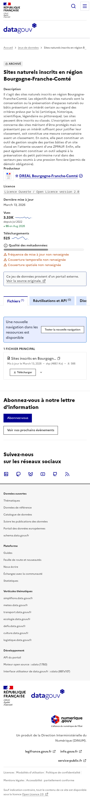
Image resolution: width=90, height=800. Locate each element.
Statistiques (10, 581)
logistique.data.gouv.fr (17, 640)
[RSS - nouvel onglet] (67, 474)
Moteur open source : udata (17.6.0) (25, 664)
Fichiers (15, 301)
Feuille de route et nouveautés (22, 560)
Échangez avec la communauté (22, 574)
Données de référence (17, 508)
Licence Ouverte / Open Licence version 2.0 (41, 192)
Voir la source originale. (24, 281)
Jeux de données (28, 48)
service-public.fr (70, 760)
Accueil (8, 48)
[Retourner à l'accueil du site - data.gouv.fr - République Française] (47, 696)
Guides (7, 553)
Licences (8, 773)
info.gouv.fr (69, 751)
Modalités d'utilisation (30, 773)
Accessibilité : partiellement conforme (50, 780)
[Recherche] (73, 6)
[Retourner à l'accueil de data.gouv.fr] (19, 28)
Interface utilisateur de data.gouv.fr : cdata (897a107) (36, 671)
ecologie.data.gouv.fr (16, 619)
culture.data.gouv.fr (15, 633)
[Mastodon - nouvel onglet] (18, 474)
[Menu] (84, 6)
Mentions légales (13, 780)
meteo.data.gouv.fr (15, 605)
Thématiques (11, 501)
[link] (23, 372)
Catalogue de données (17, 515)
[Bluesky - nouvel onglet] (30, 474)
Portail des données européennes (24, 529)
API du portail (12, 657)
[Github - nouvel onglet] (55, 474)
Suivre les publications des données (25, 522)
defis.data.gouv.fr (14, 626)
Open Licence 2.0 (33, 794)
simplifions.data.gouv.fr (18, 598)
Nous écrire (10, 567)
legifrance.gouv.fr (38, 751)
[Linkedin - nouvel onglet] (6, 474)
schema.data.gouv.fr (16, 535)
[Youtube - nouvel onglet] (42, 474)
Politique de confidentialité (63, 773)
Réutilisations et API (52, 300)
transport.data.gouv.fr (17, 612)
